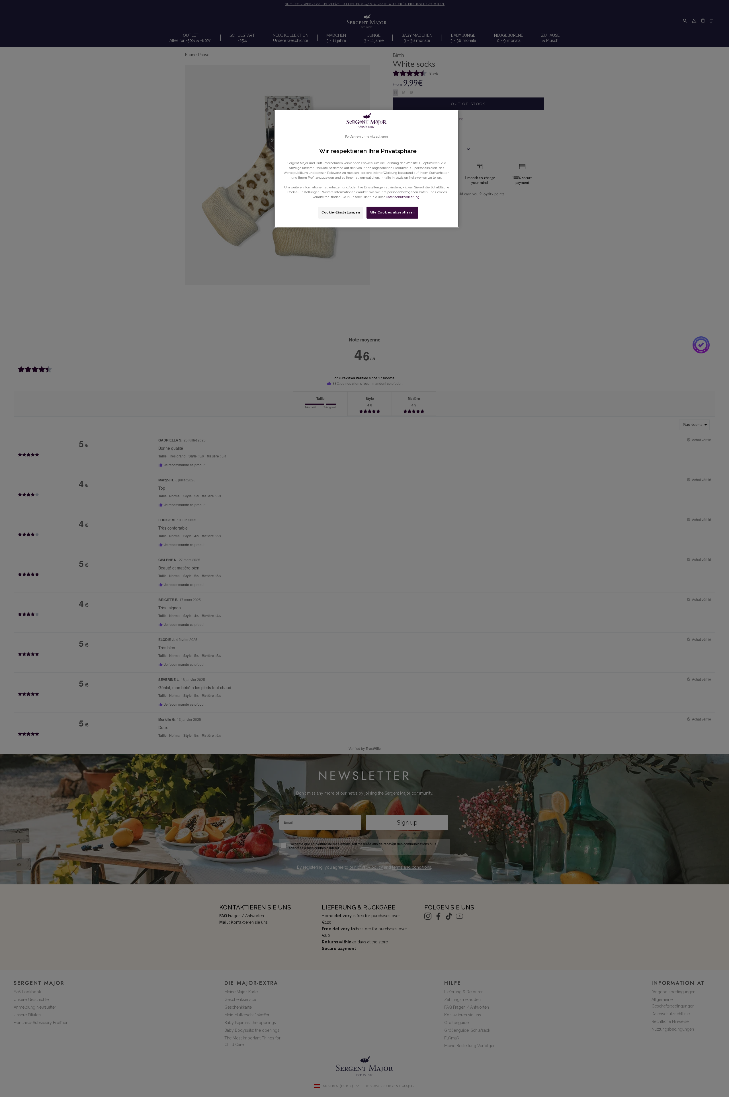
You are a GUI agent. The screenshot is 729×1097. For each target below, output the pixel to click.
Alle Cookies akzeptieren (392, 212)
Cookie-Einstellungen (341, 212)
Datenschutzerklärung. (403, 197)
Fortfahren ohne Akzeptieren (366, 136)
